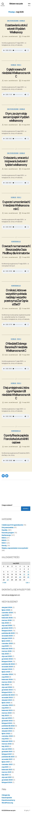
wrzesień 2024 (7, 666)
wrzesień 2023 (7, 697)
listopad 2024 (7, 661)
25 (28, 577)
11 (28, 572)
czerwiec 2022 (7, 736)
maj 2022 (5, 739)
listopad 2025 (7, 630)
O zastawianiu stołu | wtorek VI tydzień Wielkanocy (16, 28)
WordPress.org (7, 803)
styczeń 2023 (7, 718)
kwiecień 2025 (7, 648)
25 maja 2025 (26, 80)
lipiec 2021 (6, 762)
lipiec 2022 (6, 733)
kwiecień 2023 (7, 710)
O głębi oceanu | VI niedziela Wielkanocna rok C (16, 72)
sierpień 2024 (7, 669)
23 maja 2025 (26, 125)
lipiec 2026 (6, 610)
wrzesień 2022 (7, 728)
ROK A (4, 538)
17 (24, 574)
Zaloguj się (6, 795)
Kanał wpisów (7, 797)
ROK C (19, 65)
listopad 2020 (7, 782)
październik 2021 (8, 757)
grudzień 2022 (7, 721)
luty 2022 (5, 746)
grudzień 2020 (7, 780)
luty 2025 (5, 654)
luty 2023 (5, 715)
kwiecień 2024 (7, 679)
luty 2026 (5, 623)
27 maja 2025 (26, 36)
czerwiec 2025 (7, 643)
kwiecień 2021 (7, 769)
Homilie (22, 20)
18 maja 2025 (26, 213)
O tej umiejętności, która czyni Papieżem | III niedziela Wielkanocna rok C (16, 393)
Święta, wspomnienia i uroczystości (15, 548)
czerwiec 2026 (7, 612)
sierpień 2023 (7, 700)
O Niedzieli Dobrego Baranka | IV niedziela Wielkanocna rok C (16, 347)
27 (8, 580)
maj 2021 (5, 767)
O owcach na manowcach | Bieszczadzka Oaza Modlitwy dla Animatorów (16, 249)
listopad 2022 (7, 723)
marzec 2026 (7, 620)
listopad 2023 (7, 692)
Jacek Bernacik (12, 36)
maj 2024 (5, 677)
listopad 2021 (7, 754)
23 (20, 577)
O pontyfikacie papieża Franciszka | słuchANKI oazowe (16, 438)
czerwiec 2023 (7, 705)
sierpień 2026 (7, 607)
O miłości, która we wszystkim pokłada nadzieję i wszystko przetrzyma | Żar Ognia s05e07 (16, 297)
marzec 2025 (7, 651)
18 (28, 574)
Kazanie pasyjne (8, 533)
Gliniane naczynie (16, 4)
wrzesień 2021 (7, 759)
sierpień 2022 (7, 731)
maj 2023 (5, 708)
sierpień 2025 (7, 638)
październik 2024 (8, 664)
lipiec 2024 (6, 672)
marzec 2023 (7, 713)
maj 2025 (5, 646)
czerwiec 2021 (7, 764)
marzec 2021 (6, 772)
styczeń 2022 (7, 749)
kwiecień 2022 (7, 741)
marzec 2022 (7, 744)
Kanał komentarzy (8, 800)
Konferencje (16, 241)
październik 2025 (8, 633)
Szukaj (25, 508)
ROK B (4, 540)
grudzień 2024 (7, 659)
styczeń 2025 (7, 656)
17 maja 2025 (26, 257)
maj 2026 (5, 615)
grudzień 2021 (7, 751)
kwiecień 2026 (7, 618)
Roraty (4, 545)
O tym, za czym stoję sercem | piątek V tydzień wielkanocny (16, 117)
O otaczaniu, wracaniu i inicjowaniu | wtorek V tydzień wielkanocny (16, 161)
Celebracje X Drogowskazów (12, 525)
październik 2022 (8, 726)
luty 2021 (5, 775)
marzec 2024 (7, 682)
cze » (28, 582)
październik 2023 (8, 695)
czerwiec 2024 (7, 674)
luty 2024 (5, 685)
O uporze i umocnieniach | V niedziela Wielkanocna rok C (16, 205)
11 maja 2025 (26, 355)
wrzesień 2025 (7, 636)
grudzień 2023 (7, 690)
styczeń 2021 (7, 777)
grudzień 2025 (7, 628)
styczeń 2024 (7, 687)
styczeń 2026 (7, 625)
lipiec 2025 (6, 641)
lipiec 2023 (6, 703)
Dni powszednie (13, 20)
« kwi (4, 582)
